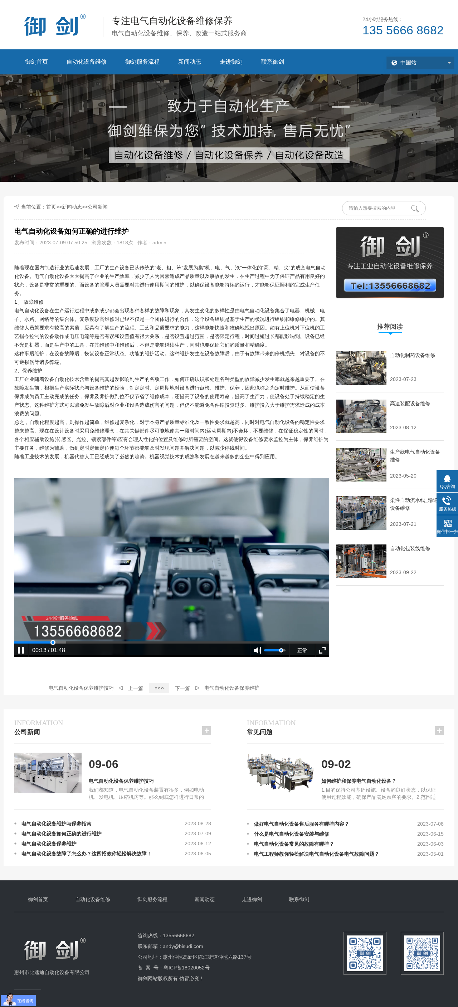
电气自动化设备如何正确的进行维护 (61, 847)
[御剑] (55, 24)
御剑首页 (36, 62)
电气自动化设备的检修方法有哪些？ (294, 847)
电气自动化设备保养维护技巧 (81, 688)
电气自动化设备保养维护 (231, 688)
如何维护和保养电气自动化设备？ (358, 781)
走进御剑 (231, 62)
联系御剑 (272, 62)
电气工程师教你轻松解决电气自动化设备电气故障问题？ (316, 837)
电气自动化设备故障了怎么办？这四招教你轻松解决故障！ (86, 837)
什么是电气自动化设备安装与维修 (291, 817)
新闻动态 (189, 62)
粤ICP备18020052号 (187, 968)
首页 (51, 207)
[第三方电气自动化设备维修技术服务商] (55, 961)
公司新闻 (98, 207)
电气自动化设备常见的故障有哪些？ (294, 827)
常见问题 (271, 727)
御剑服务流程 (142, 62)
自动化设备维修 (87, 62)
